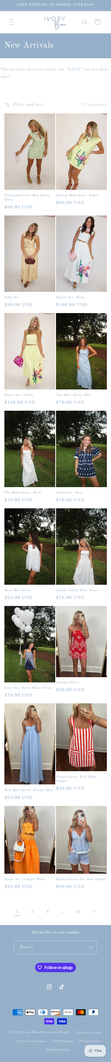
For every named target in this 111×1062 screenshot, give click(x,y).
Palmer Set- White (70, 297)
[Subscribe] (90, 947)
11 (78, 911)
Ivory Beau (31, 1032)
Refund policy (63, 1041)
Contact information (32, 1041)
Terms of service (88, 1032)
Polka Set (11, 297)
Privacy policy (89, 1041)
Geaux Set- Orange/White (25, 879)
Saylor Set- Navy (69, 492)
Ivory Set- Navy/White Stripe (28, 688)
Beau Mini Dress (17, 590)
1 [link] (17, 911)
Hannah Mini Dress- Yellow (77, 195)
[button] (11, 22)
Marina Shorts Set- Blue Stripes (81, 879)
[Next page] (94, 911)
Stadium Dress (67, 682)
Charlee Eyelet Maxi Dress (77, 590)
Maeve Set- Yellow (19, 395)
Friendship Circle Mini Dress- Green (27, 197)
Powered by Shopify (56, 1032)
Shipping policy (58, 1049)
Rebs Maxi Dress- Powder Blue (28, 790)
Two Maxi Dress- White (23, 492)
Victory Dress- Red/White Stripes (76, 779)
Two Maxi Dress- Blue (73, 395)
